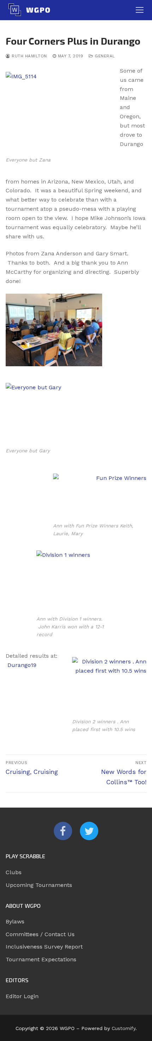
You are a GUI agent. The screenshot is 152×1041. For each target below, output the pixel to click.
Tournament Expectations (41, 959)
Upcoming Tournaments (39, 885)
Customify (123, 1028)
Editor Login (22, 996)
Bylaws (15, 921)
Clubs (14, 872)
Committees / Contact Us (40, 934)
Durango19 (21, 665)
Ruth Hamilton (28, 55)
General (104, 55)
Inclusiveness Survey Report (44, 946)
